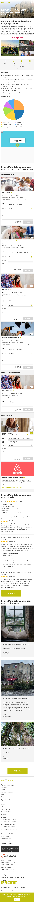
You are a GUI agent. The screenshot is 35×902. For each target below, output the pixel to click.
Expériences (4, 787)
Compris (17, 899)
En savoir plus (17, 37)
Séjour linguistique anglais (8, 819)
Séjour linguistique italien (8, 826)
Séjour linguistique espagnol (9, 824)
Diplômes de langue (6, 867)
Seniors (3, 804)
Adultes (3, 802)
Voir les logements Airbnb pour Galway (12, 487)
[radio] (8, 501)
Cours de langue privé (7, 864)
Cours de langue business (8, 869)
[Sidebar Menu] (31, 3)
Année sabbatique (6, 811)
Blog (2, 797)
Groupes (3, 814)
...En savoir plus (8, 567)
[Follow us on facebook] (12, 882)
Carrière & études (6, 809)
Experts (3, 789)
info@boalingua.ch (6, 838)
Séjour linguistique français (8, 821)
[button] (17, 145)
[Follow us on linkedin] (15, 882)
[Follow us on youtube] (9, 882)
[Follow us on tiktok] (6, 882)
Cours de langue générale (8, 862)
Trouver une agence (6, 841)
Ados (2, 807)
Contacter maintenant (7, 843)
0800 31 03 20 (5, 836)
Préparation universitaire (8, 872)
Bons (2, 794)
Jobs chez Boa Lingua (7, 792)
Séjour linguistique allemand (9, 829)
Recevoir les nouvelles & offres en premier (12, 877)
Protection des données (7, 891)
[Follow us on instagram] (2, 882)
